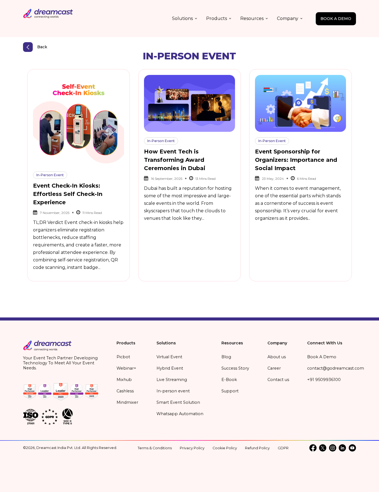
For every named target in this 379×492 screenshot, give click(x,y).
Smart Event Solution (178, 402)
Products (216, 18)
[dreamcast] (47, 347)
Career (274, 368)
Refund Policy (257, 448)
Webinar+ (126, 368)
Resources (252, 18)
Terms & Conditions (155, 448)
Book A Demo (321, 356)
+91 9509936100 (324, 379)
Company (287, 18)
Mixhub (124, 379)
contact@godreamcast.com (335, 368)
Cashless (125, 390)
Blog (226, 356)
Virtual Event (169, 356)
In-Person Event (50, 175)
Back (42, 46)
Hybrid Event (169, 368)
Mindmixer (127, 402)
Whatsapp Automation (179, 413)
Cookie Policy (225, 448)
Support (230, 390)
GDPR (283, 448)
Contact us (278, 379)
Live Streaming (171, 379)
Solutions (182, 18)
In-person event (173, 390)
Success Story (235, 368)
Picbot (123, 356)
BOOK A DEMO (335, 18)
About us (276, 356)
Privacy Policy (192, 448)
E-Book (229, 379)
